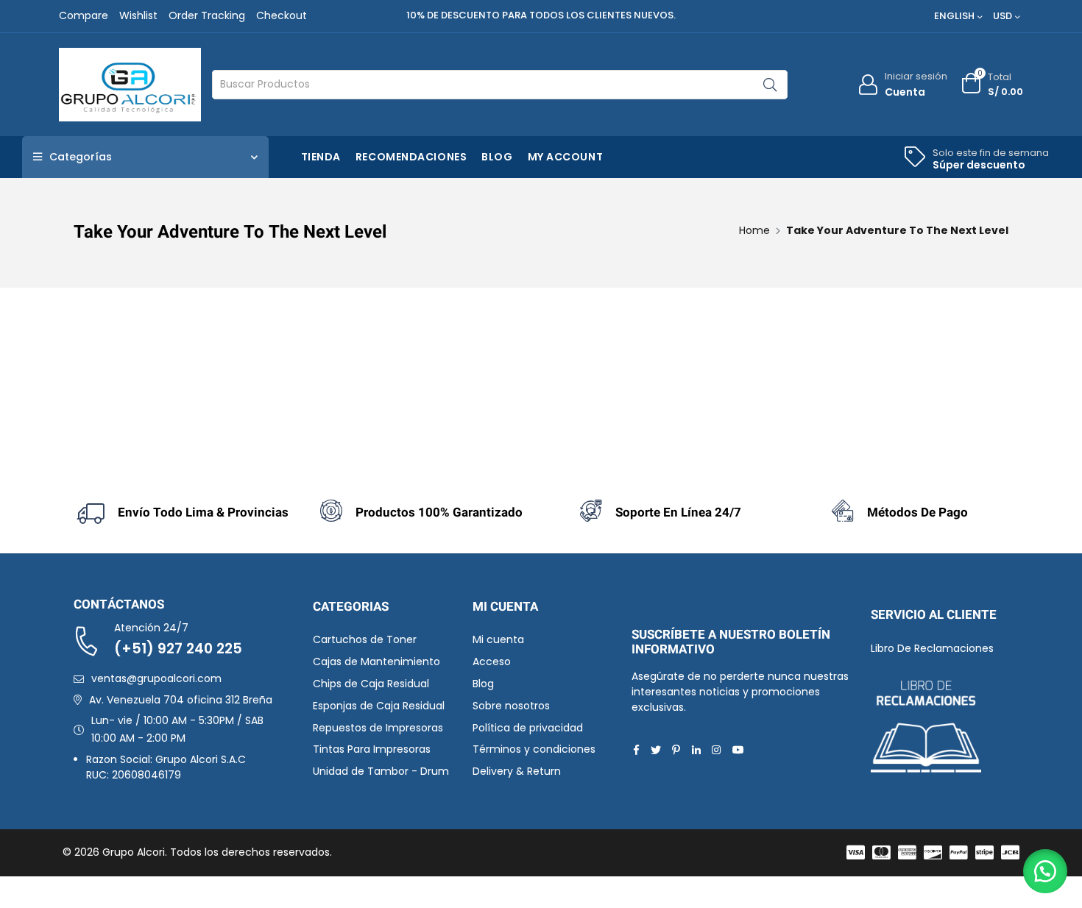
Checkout (281, 15)
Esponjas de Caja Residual (379, 705)
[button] (1045, 871)
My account (566, 156)
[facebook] (636, 750)
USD (1002, 16)
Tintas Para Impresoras (372, 749)
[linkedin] (696, 750)
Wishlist (138, 15)
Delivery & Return (517, 771)
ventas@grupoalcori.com (156, 678)
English (954, 16)
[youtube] (738, 750)
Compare (83, 15)
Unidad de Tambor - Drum (381, 771)
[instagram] (716, 750)
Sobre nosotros (511, 705)
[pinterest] (676, 750)
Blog (496, 156)
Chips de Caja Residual (371, 683)
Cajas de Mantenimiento (376, 661)
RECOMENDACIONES (411, 156)
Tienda (321, 156)
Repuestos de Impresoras (378, 727)
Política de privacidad (528, 727)
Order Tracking (207, 15)
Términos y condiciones (534, 749)
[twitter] (656, 750)
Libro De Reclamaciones (932, 648)
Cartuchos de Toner (365, 639)
